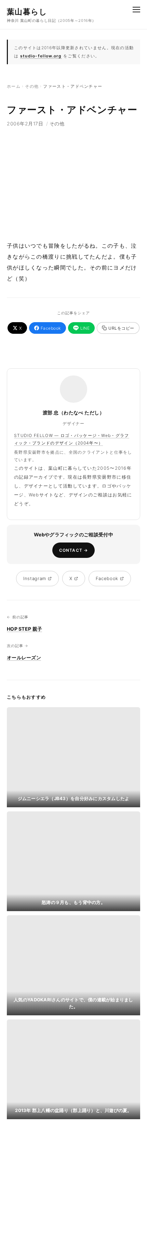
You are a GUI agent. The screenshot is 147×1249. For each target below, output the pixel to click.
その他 (32, 86)
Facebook (51, 328)
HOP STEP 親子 (24, 629)
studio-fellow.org (41, 55)
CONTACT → (73, 550)
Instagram (34, 578)
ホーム (14, 86)
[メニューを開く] (136, 9)
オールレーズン (24, 657)
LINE (85, 328)
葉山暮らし (27, 11)
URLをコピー (121, 328)
